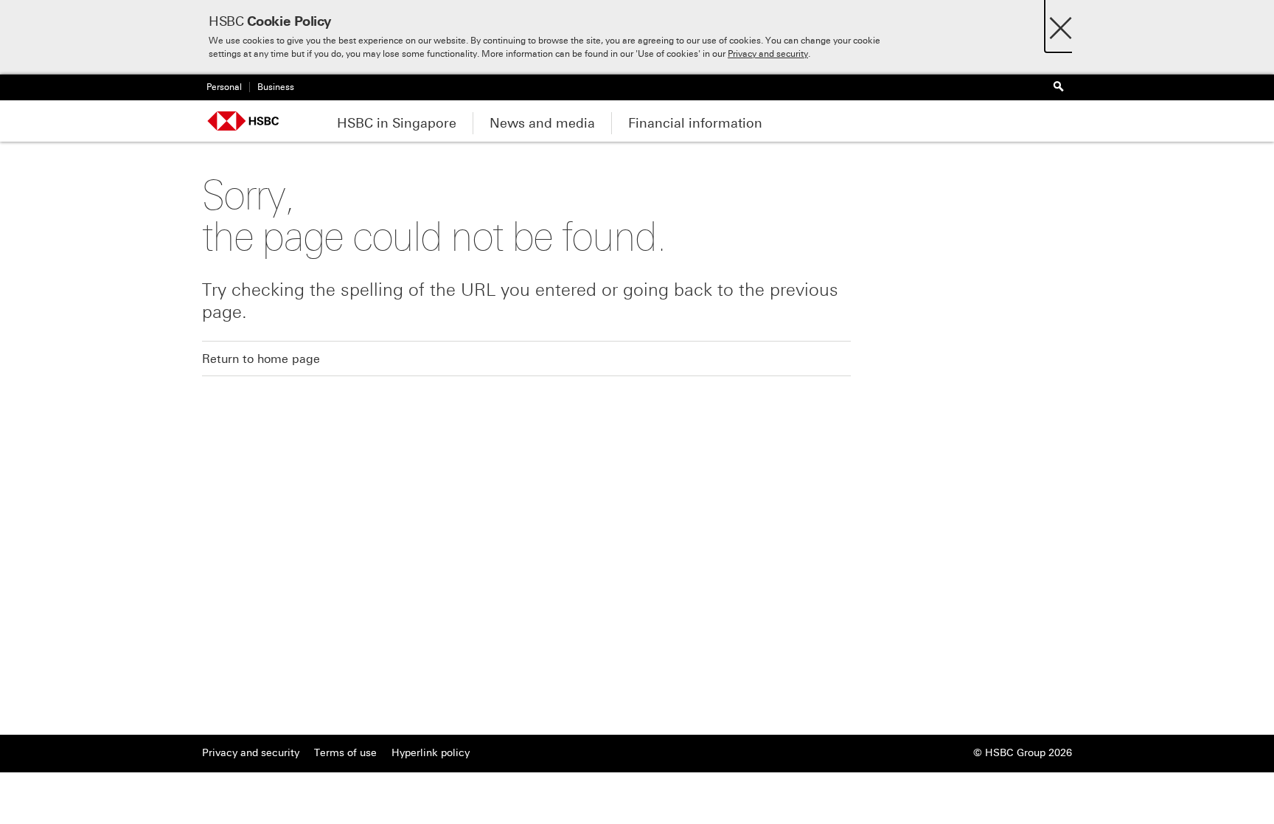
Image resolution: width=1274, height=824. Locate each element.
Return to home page (261, 359)
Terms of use (345, 753)
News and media (542, 123)
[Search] (1058, 87)
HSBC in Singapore (396, 123)
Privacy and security (768, 54)
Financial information (695, 123)
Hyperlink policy (430, 753)
